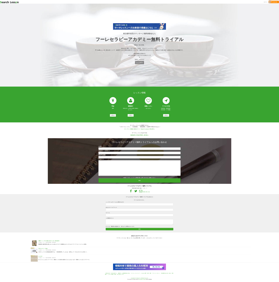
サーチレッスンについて (135, 273)
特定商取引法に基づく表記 (166, 273)
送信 (139, 180)
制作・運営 (149, 273)
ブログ (122, 274)
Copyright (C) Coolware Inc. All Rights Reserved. (139, 278)
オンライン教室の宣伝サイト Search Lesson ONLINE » (139, 129)
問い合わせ (119, 274)
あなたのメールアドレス (111, 207)
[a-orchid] (34, 258)
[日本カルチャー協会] (34, 251)
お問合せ (113, 115)
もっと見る (139, 62)
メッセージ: (101, 159)
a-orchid (40, 256)
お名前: (100, 146)
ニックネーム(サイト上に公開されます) (115, 202)
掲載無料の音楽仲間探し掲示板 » (139, 135)
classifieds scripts (142, 279)
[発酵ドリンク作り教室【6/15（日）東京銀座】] (34, 243)
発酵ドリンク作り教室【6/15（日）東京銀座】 (49, 240)
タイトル (108, 212)
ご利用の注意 (107, 273)
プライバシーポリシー (156, 273)
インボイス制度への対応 (112, 274)
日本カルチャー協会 (43, 248)
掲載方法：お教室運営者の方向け (124, 273)
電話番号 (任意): (102, 154)
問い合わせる (273, 2)
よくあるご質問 (143, 273)
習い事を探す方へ (114, 273)
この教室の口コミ (110, 218)
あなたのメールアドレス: (104, 150)
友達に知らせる (146, 191)
